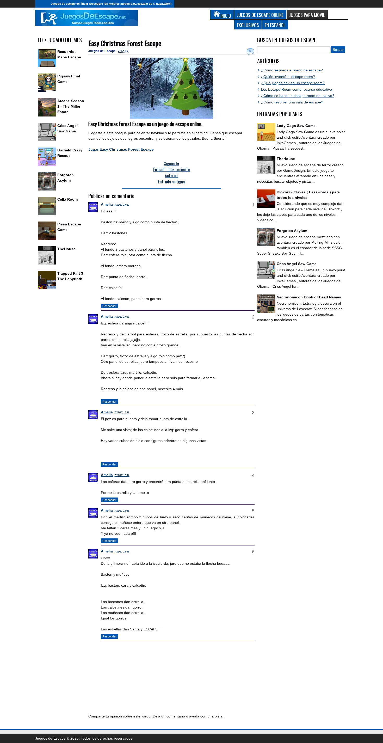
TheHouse (66, 249)
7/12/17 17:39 (121, 412)
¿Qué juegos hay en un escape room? (293, 83)
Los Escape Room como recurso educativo (296, 89)
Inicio (41, 4)
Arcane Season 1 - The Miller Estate (70, 106)
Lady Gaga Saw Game (296, 126)
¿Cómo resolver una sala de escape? (292, 102)
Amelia (107, 204)
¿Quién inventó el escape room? (288, 77)
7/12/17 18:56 (121, 551)
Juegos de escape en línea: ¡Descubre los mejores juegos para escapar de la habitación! (111, 3)
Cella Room (67, 199)
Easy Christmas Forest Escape (124, 43)
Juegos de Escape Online (260, 14)
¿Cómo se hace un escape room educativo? (297, 96)
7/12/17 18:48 (121, 510)
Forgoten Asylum (292, 231)
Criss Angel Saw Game (297, 264)
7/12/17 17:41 (121, 475)
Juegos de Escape (102, 51)
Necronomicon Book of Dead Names (309, 297)
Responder (109, 306)
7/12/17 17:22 (121, 205)
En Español (275, 24)
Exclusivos (248, 24)
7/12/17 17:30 (121, 317)
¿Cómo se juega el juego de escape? (292, 70)
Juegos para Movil (307, 14)
